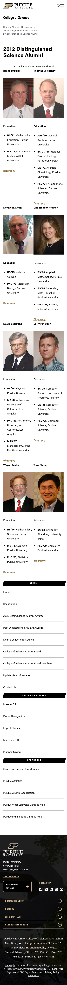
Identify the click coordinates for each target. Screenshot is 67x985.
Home (6, 26)
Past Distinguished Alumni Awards (23, 627)
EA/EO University (27, 968)
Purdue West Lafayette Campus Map (24, 804)
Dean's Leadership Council (18, 639)
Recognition (27, 26)
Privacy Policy (52, 972)
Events (7, 592)
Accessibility (10, 968)
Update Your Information (17, 675)
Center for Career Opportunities (21, 769)
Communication (14, 900)
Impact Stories (11, 728)
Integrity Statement (47, 968)
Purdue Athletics (12, 781)
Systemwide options (12, 886)
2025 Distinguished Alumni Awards (23, 616)
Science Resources (16, 924)
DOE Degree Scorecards (31, 972)
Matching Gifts (11, 740)
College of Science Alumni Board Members (27, 663)
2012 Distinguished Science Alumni (20, 30)
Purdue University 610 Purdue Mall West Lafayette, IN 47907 (15, 865)
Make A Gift (10, 704)
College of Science (16, 17)
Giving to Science (34, 695)
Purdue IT (31, 956)
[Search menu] (60, 6)
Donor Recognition (14, 716)
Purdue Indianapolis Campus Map (22, 816)
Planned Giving (12, 752)
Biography (9, 170)
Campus (9, 908)
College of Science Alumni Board (22, 651)
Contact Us (9, 687)
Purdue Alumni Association (19, 793)
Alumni (15, 26)
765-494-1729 (11, 876)
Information (13, 916)
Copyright (10, 965)
